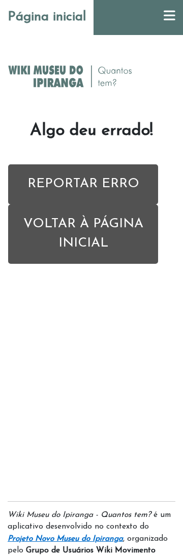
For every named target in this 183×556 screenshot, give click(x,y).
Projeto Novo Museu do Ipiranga (65, 539)
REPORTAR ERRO (83, 184)
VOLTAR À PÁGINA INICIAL (83, 234)
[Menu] (169, 17)
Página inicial (47, 17)
